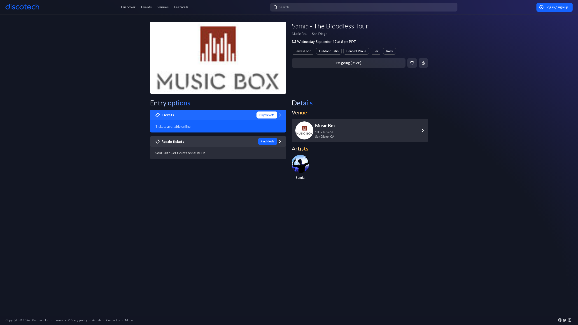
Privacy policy (78, 320)
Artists (96, 320)
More (129, 320)
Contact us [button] (113, 320)
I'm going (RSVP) (348, 63)
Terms (58, 320)
